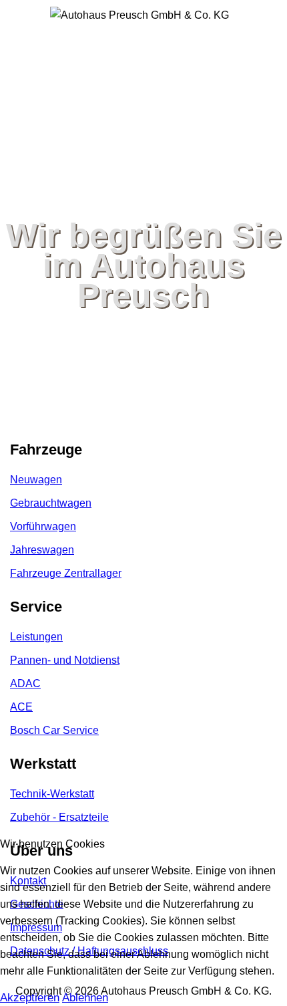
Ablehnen (85, 997)
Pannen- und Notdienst (64, 660)
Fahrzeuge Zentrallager (65, 573)
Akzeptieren (29, 997)
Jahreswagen (42, 549)
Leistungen (36, 636)
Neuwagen (36, 479)
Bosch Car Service (54, 730)
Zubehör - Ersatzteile (59, 817)
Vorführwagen (43, 526)
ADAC (25, 683)
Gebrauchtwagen (50, 503)
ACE (21, 707)
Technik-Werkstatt (52, 793)
